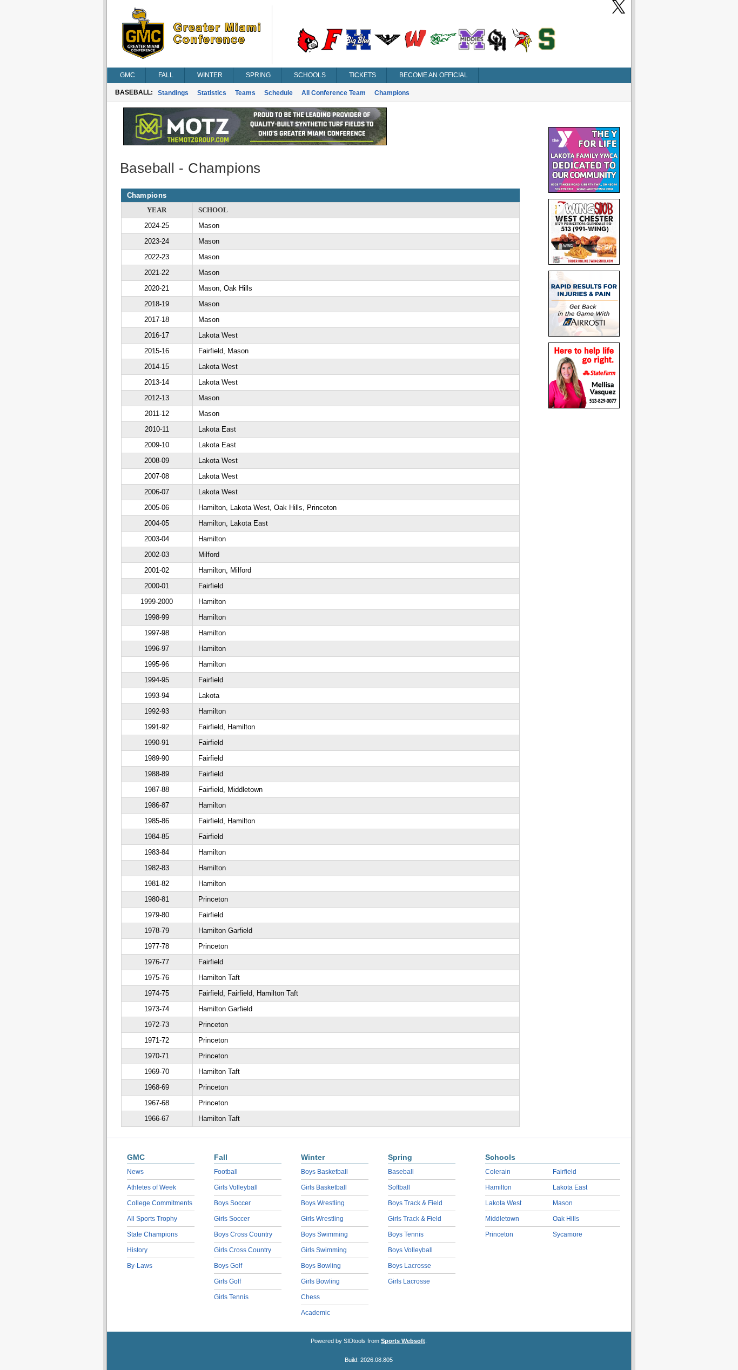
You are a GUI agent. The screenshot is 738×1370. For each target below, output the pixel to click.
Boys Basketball (324, 1172)
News (135, 1172)
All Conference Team (333, 93)
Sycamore (567, 1234)
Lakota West (503, 1203)
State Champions (152, 1234)
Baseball (401, 1172)
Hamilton (498, 1187)
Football (226, 1172)
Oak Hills (566, 1219)
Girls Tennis (231, 1297)
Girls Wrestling (322, 1219)
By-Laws (139, 1266)
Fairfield (564, 1172)
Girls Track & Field (414, 1219)
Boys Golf (228, 1266)
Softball (399, 1187)
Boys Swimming (324, 1234)
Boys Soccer (232, 1203)
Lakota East (570, 1187)
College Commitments (159, 1203)
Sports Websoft (403, 1341)
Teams (245, 93)
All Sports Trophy (152, 1219)
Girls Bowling (320, 1281)
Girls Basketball (324, 1187)
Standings (173, 93)
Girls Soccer (232, 1219)
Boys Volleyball (410, 1250)
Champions (392, 93)
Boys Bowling (321, 1266)
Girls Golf (227, 1281)
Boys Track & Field (415, 1203)
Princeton (499, 1234)
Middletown (502, 1219)
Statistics (211, 93)
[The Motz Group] (255, 142)
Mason (563, 1203)
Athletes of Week (151, 1187)
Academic (315, 1313)
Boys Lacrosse (409, 1266)
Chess (310, 1297)
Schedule (278, 93)
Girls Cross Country (242, 1250)
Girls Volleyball (236, 1187)
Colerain (498, 1172)
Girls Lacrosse (409, 1281)
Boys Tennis (406, 1234)
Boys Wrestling (323, 1203)
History (137, 1250)
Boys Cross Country (243, 1234)
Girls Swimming (324, 1250)
